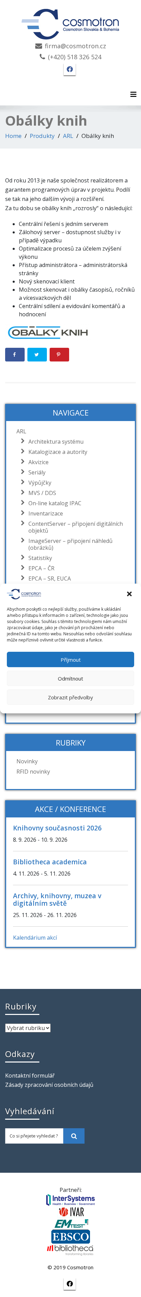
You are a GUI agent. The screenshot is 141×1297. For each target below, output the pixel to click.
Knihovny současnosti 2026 (57, 827)
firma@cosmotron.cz (75, 46)
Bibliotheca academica (50, 861)
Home (13, 136)
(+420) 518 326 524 (74, 57)
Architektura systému (56, 441)
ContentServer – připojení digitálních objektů (75, 527)
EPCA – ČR (41, 568)
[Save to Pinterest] (59, 354)
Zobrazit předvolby (70, 697)
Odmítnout (70, 678)
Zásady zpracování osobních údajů (49, 1085)
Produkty (42, 136)
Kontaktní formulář (30, 1075)
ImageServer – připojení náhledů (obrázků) (70, 544)
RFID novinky (33, 771)
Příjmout (71, 659)
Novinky (27, 761)
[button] (130, 594)
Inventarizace (45, 513)
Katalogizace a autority (57, 451)
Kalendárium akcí (35, 937)
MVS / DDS (42, 492)
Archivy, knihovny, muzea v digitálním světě (57, 899)
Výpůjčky (39, 482)
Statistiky (40, 558)
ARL (68, 136)
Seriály (37, 472)
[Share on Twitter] (37, 354)
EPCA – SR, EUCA (49, 578)
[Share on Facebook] (15, 354)
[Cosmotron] (70, 20)
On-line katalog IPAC (54, 503)
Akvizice (38, 462)
